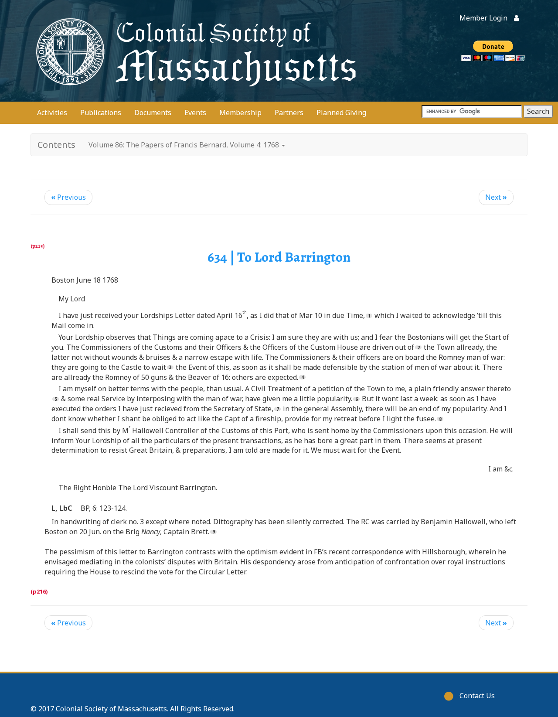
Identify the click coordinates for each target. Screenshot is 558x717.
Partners (289, 112)
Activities (52, 112)
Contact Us (477, 695)
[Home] (194, 51)
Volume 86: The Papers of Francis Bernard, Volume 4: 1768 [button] (184, 145)
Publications (100, 112)
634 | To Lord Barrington (279, 256)
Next (496, 197)
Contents (56, 144)
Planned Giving (341, 112)
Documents (152, 112)
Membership (240, 112)
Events (195, 112)
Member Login (483, 18)
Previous (68, 197)
